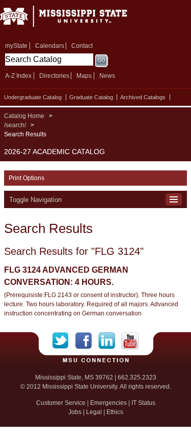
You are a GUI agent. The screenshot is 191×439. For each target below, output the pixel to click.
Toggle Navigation (35, 199)
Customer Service (61, 402)
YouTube (130, 340)
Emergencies (108, 402)
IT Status (143, 402)
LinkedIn (109, 340)
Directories (54, 75)
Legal (94, 412)
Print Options (26, 178)
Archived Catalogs (143, 97)
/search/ (15, 125)
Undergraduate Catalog (33, 97)
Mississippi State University (76, 19)
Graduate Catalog (91, 97)
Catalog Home (24, 116)
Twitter (63, 340)
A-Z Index (18, 75)
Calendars (49, 45)
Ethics (114, 412)
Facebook (86, 340)
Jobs (74, 412)
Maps (84, 75)
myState (16, 45)
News (107, 75)
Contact (82, 45)
